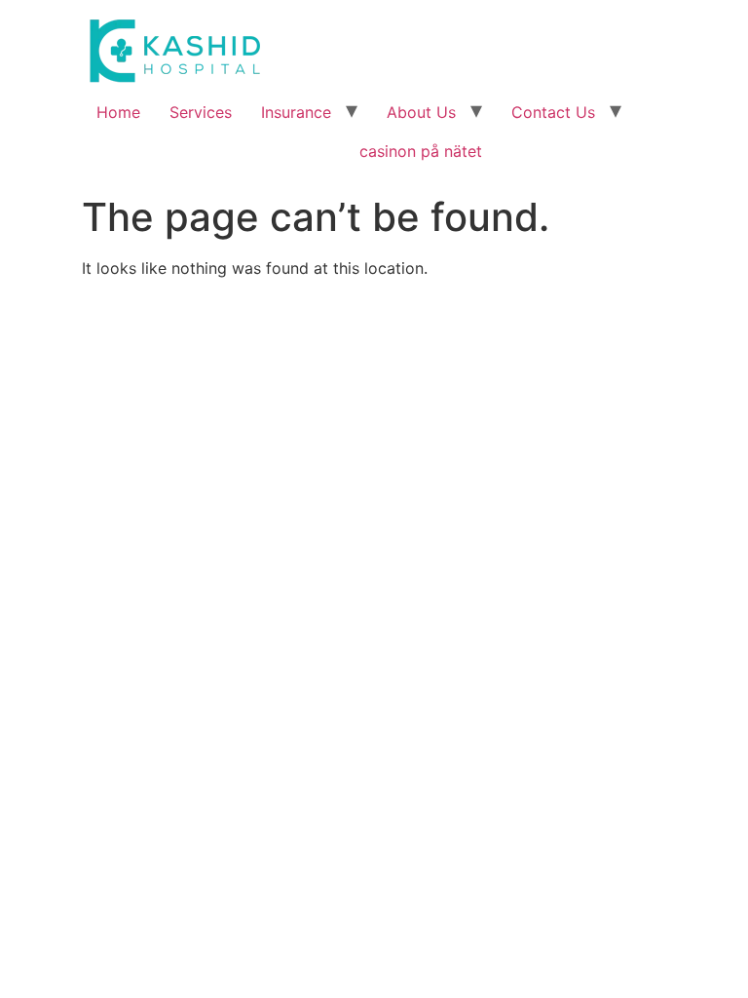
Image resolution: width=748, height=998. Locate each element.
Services (200, 112)
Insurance (296, 112)
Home (118, 112)
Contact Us (553, 112)
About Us (421, 112)
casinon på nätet (420, 151)
